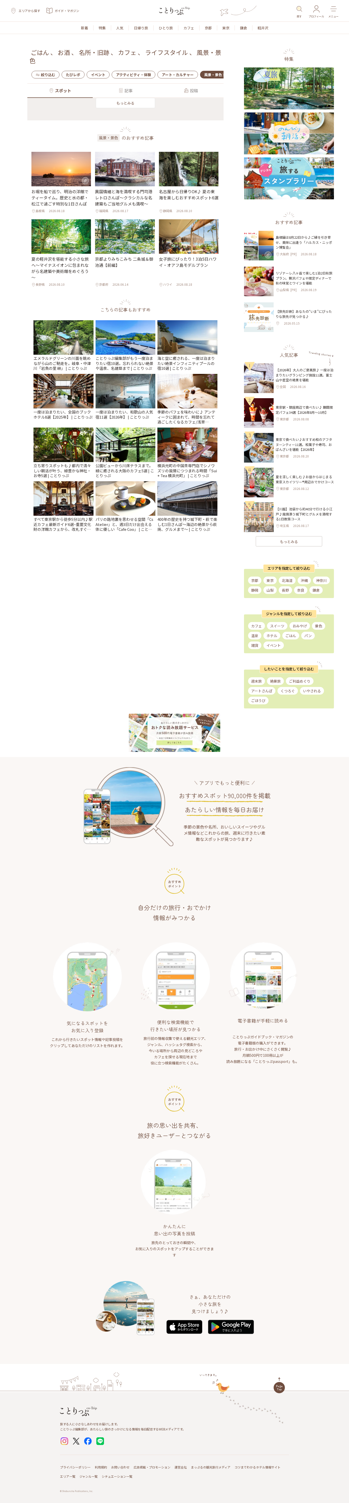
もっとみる (125, 103)
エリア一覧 (67, 1476)
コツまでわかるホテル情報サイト (258, 1467)
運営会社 (181, 1467)
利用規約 (101, 1467)
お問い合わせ (120, 1467)
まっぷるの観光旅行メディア (210, 1467)
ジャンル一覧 (88, 1476)
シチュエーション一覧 (117, 1476)
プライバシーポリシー (75, 1467)
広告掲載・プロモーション (152, 1467)
